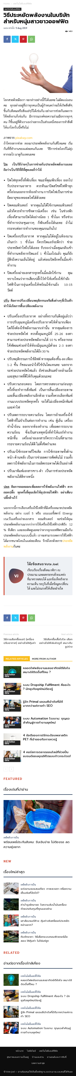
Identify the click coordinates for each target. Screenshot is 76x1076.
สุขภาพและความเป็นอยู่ (18, 1057)
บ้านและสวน (38, 1057)
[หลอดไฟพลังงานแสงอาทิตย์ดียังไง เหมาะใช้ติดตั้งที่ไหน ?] (12, 672)
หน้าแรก (20, 1050)
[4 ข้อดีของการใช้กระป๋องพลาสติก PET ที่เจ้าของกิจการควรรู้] (12, 739)
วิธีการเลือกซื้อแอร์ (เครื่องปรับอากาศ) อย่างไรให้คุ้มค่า (20, 641)
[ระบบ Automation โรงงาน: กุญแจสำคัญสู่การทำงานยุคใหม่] (12, 723)
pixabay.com (24, 138)
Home (7, 3)
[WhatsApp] (31, 39)
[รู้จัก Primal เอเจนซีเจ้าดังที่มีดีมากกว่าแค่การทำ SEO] (12, 706)
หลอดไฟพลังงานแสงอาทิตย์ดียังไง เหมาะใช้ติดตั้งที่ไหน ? (46, 670)
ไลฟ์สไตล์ (31, 1050)
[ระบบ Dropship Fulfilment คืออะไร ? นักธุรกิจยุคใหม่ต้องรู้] (12, 689)
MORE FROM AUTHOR (44, 659)
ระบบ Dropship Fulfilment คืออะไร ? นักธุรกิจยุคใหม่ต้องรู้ (47, 687)
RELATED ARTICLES (17, 659)
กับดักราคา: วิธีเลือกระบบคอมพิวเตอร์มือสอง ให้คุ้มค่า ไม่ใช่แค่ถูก (44, 939)
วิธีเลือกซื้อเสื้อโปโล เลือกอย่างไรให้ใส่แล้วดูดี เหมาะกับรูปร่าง (55, 643)
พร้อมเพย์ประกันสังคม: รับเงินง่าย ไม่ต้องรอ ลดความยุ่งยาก (36, 844)
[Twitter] (15, 39)
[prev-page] (6, 769)
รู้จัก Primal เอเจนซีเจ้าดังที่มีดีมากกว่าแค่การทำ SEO (43, 703)
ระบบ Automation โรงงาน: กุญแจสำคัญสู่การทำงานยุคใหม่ (46, 720)
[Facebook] (7, 39)
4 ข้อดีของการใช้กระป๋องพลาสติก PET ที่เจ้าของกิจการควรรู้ (45, 737)
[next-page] (11, 769)
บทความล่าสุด (38, 1063)
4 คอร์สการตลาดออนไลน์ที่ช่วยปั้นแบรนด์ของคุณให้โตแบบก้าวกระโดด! (47, 754)
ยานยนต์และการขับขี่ (56, 1057)
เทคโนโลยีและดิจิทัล (22, 3)
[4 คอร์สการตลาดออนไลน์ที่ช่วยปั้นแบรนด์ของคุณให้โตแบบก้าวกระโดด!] (12, 756)
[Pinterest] (23, 39)
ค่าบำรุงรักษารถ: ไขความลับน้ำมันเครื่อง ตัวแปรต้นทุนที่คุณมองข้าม (43, 907)
